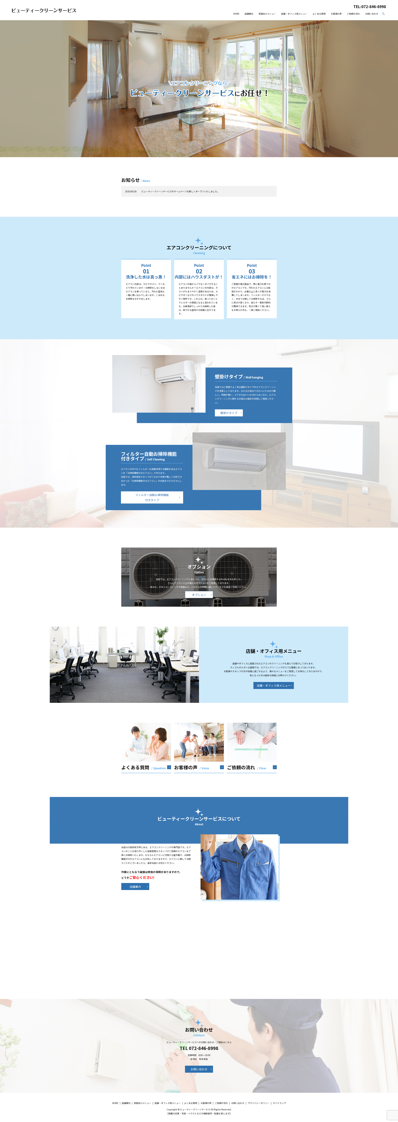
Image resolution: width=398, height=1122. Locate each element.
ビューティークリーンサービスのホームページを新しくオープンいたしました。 (180, 191)
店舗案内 (249, 13)
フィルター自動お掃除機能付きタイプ (152, 497)
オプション (199, 595)
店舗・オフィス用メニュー (294, 13)
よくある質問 (319, 13)
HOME (236, 13)
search (383, 14)
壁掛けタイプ (228, 413)
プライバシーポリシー (258, 1103)
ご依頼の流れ (353, 13)
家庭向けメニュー (267, 13)
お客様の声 (336, 13)
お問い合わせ (371, 13)
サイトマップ (279, 1103)
